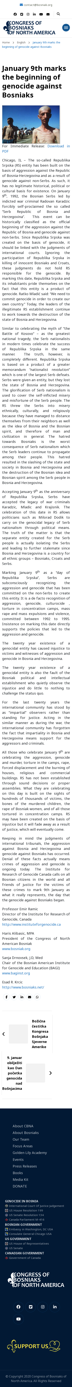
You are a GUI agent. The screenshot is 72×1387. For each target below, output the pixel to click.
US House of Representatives (29, 1243)
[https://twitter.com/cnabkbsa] (30, 1307)
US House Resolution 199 (26, 1210)
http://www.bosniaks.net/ (23, 987)
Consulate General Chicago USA (30, 1234)
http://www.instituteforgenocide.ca (31, 924)
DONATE (20, 1186)
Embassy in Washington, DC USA (31, 1229)
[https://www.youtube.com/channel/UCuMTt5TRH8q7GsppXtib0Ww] (18, 1319)
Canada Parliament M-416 (26, 1219)
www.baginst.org (16, 973)
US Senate (16, 1248)
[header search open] (58, 14)
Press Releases (25, 1166)
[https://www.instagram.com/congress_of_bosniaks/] (42, 1307)
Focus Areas (23, 1146)
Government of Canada (25, 1258)
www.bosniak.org (16, 948)
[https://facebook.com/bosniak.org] (18, 1307)
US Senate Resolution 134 (26, 1215)
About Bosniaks (26, 1132)
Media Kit (20, 1179)
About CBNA (23, 1126)
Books (18, 1173)
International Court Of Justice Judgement (36, 1206)
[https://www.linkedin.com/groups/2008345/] (54, 1307)
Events (18, 1159)
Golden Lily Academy (30, 1152)
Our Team (21, 1139)
